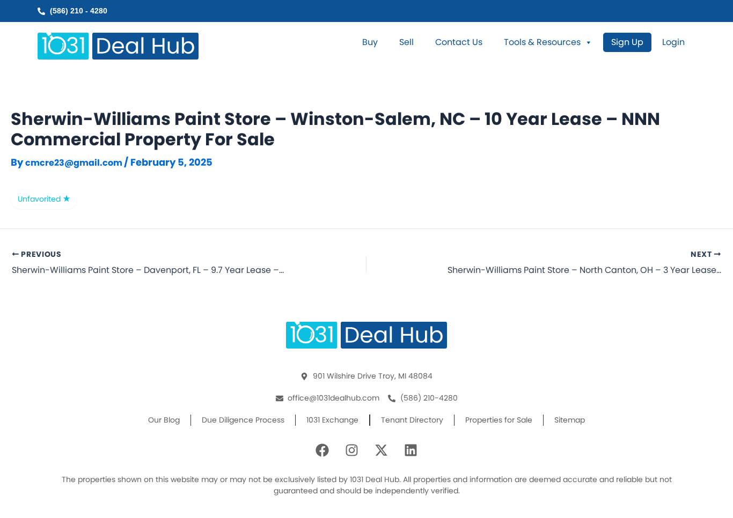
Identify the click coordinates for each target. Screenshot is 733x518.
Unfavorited (40, 199)
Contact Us (458, 42)
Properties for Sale (498, 420)
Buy (370, 42)
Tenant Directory (412, 420)
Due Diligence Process (243, 420)
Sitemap (569, 420)
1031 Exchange (332, 420)
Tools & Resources (542, 42)
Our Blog (164, 420)
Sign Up (627, 42)
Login (673, 42)
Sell (406, 42)
